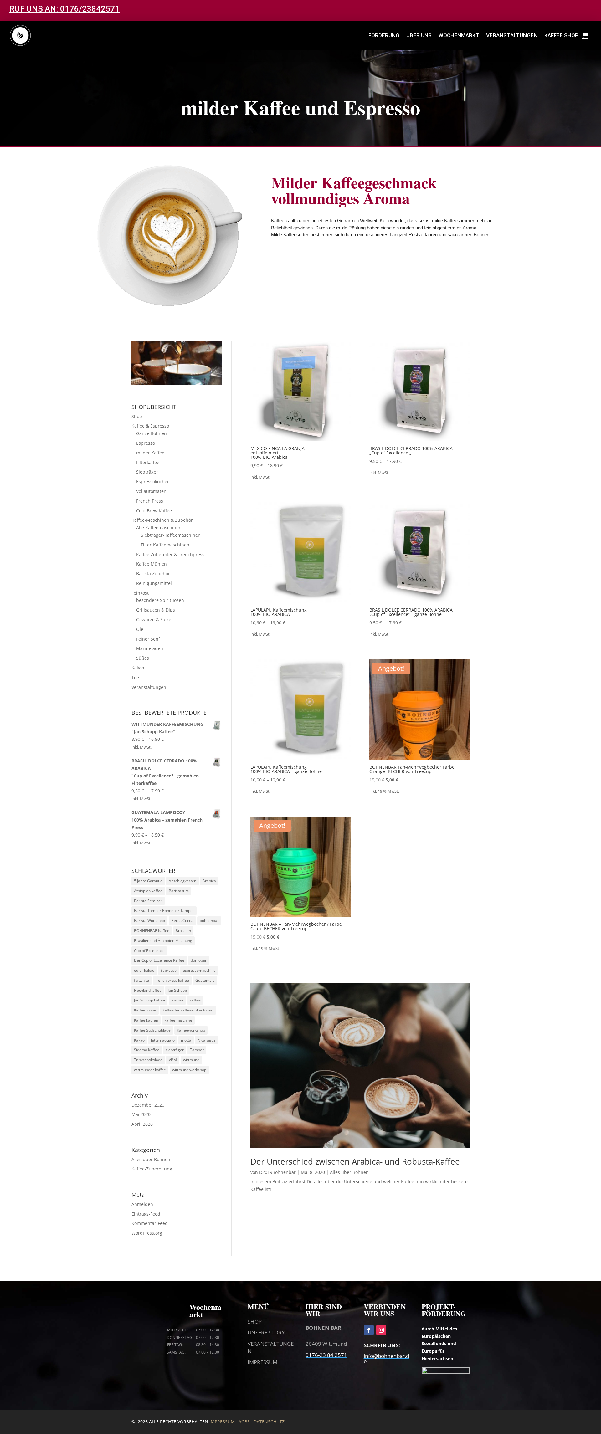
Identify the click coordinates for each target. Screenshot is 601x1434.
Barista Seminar (148, 901)
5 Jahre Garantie (148, 880)
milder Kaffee (150, 453)
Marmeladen (149, 648)
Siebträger (147, 472)
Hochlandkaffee (148, 990)
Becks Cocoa (182, 920)
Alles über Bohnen (150, 1159)
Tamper (197, 1049)
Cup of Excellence (149, 950)
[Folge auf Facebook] (369, 1330)
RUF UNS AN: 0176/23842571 (64, 8)
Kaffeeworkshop (191, 1030)
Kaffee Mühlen (151, 564)
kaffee (195, 1000)
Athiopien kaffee (148, 891)
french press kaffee (172, 980)
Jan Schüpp (177, 990)
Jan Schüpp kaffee (149, 1000)
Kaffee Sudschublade (152, 1030)
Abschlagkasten (182, 880)
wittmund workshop (189, 1070)
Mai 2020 (141, 1114)
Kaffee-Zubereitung (151, 1169)
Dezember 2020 (147, 1105)
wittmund (191, 1060)
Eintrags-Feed (145, 1214)
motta (186, 1040)
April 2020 (142, 1124)
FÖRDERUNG (383, 35)
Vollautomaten (151, 491)
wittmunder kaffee (150, 1070)
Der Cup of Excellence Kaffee (159, 960)
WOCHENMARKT (459, 35)
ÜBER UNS (419, 35)
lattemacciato (163, 1040)
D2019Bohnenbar (277, 1172)
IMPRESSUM (262, 1362)
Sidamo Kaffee (146, 1049)
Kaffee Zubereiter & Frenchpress (170, 554)
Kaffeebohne (145, 1010)
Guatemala (205, 980)
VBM (173, 1060)
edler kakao (144, 970)
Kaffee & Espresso (150, 426)
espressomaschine (199, 970)
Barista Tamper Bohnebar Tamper (164, 910)
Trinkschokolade (148, 1060)
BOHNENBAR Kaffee (151, 930)
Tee (135, 677)
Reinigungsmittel (154, 583)
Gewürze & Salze (153, 619)
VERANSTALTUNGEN (511, 35)
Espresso (145, 443)
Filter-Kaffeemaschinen (165, 545)
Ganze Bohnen (151, 433)
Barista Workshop (149, 920)
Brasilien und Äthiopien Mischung (163, 940)
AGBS (244, 1422)
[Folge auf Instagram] (381, 1330)
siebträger (175, 1049)
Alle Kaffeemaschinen (159, 527)
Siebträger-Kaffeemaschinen (171, 535)
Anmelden (142, 1204)
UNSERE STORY (266, 1332)
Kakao (137, 668)
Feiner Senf (148, 639)
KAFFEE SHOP (561, 35)
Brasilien (183, 930)
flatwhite (141, 980)
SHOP (255, 1321)
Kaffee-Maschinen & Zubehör (162, 520)
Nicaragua (207, 1040)
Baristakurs (179, 891)
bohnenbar (209, 920)
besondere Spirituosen (160, 600)
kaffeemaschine (178, 1020)
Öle (139, 629)
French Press (149, 501)
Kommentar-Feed (149, 1223)
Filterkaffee (147, 462)
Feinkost (140, 593)
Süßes (142, 658)
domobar (199, 960)
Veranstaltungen (148, 687)
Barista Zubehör (153, 573)
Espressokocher (152, 481)
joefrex (177, 1000)
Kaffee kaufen (146, 1020)
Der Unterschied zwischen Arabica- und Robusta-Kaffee (355, 1161)
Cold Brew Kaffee (154, 511)
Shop (136, 416)
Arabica (209, 880)
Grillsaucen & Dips (155, 610)
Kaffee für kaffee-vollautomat (187, 1010)
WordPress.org (146, 1233)
